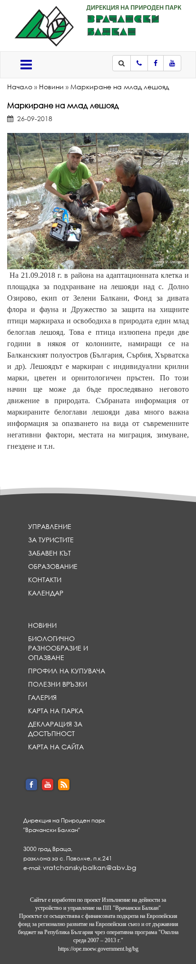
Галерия (42, 697)
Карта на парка (55, 710)
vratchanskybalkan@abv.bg (89, 867)
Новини (51, 86)
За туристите (51, 539)
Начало (19, 86)
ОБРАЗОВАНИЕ (53, 566)
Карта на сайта (56, 746)
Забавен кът (49, 553)
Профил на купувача (66, 670)
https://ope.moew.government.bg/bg (98, 948)
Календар (45, 592)
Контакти (44, 579)
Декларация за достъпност (55, 728)
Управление (49, 526)
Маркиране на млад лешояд (119, 86)
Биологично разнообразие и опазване (58, 648)
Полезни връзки (57, 684)
